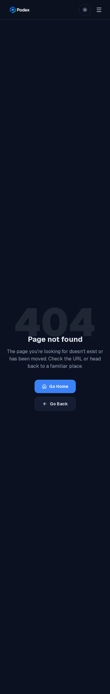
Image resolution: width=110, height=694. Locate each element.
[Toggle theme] (84, 9)
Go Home (58, 386)
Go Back (59, 404)
